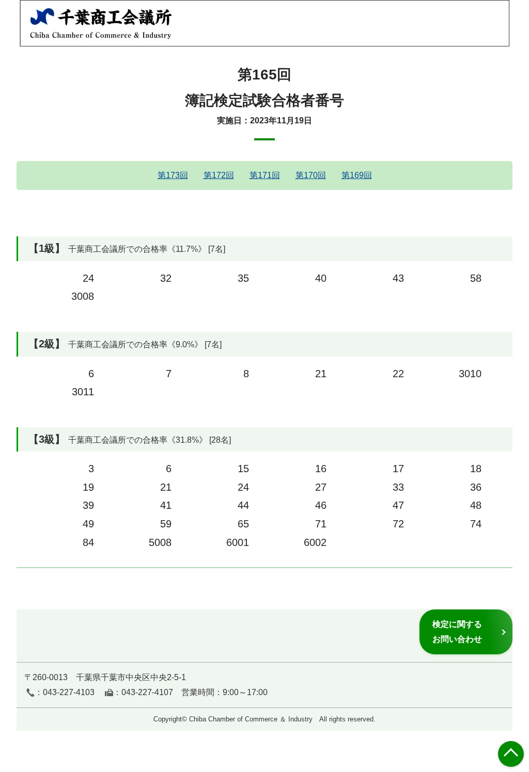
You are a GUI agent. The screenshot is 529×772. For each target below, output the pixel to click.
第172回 (219, 175)
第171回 (265, 175)
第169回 (356, 175)
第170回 (310, 175)
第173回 (173, 175)
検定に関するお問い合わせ (457, 631)
